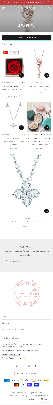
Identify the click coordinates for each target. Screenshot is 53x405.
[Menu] (3, 8)
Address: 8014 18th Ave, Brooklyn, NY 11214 (20, 350)
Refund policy (13, 396)
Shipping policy (27, 399)
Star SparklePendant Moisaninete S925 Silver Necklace (14, 141)
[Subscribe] (47, 261)
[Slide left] (4, 2)
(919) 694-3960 (14, 354)
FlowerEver (21, 393)
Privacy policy (26, 396)
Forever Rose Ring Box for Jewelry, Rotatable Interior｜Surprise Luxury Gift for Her (14, 89)
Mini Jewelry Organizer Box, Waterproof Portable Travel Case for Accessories (39, 141)
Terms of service (41, 396)
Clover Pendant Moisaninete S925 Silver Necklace (26, 222)
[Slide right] (48, 2)
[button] (42, 8)
